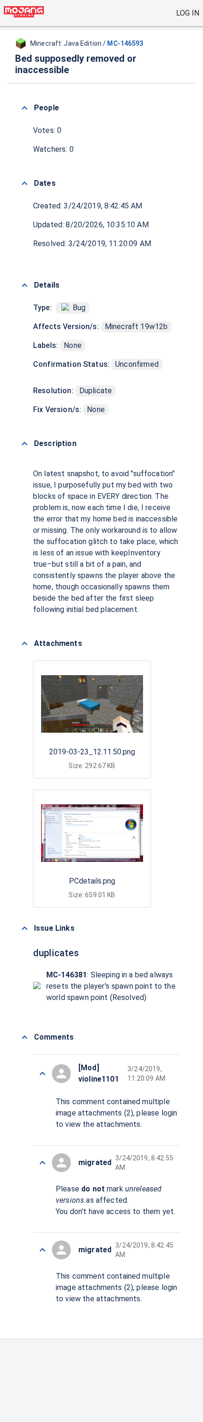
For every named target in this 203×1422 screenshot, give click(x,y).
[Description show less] (24, 443)
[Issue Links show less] (24, 928)
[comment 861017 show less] (42, 1073)
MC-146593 (125, 43)
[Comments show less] (24, 1037)
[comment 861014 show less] (42, 1249)
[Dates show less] (24, 183)
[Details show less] (24, 285)
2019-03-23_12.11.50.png (92, 751)
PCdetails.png (92, 880)
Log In (187, 12)
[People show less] (24, 108)
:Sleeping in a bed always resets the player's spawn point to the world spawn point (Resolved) (111, 986)
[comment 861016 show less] (42, 1162)
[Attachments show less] (24, 643)
